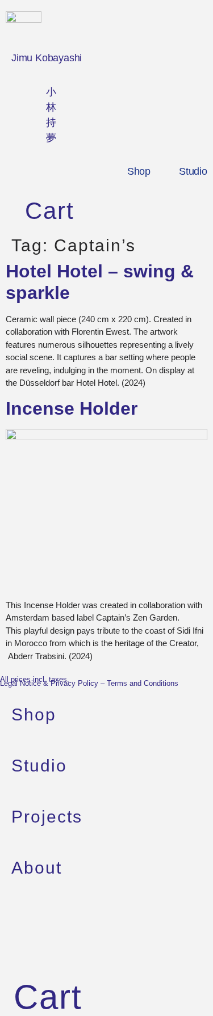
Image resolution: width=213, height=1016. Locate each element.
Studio (193, 171)
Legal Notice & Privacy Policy (49, 683)
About (36, 867)
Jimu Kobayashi (46, 58)
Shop (139, 171)
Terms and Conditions (142, 683)
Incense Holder (71, 408)
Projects (46, 816)
